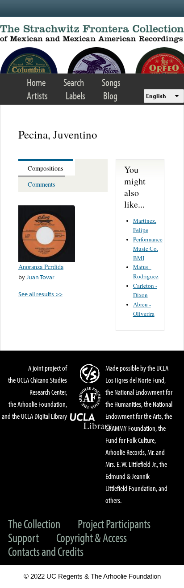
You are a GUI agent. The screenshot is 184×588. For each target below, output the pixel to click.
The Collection (34, 523)
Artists (37, 95)
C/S (91, 373)
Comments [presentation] (41, 184)
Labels (75, 95)
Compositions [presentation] (45, 168)
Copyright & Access (91, 537)
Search (73, 82)
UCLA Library (91, 421)
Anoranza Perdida (40, 266)
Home (36, 82)
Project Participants (114, 523)
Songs (111, 82)
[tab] (46, 167)
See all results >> (40, 294)
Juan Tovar (40, 277)
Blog (110, 95)
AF (91, 398)
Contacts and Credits (46, 551)
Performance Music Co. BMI (148, 248)
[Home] (92, 34)
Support (23, 537)
